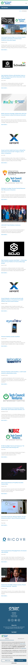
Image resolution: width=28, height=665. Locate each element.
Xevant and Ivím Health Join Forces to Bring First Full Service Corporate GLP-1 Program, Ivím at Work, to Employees (13, 151)
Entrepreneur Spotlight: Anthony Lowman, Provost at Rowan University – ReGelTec (13, 585)
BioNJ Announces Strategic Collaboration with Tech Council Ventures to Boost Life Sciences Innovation (13, 114)
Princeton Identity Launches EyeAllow (10, 336)
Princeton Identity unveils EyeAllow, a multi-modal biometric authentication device (13, 372)
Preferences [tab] (21, 638)
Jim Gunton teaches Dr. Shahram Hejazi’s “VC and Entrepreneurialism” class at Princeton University (13, 517)
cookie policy (23, 648)
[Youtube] (16, 620)
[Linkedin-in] (9, 620)
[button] (26, 3)
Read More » (4, 49)
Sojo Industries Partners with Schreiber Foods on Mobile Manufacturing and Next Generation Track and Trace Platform (13, 77)
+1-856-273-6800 (14, 616)
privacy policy (22, 643)
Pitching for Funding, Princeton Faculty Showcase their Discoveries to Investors (13, 189)
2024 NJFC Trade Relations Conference (11, 225)
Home (20, 11)
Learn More (14, 663)
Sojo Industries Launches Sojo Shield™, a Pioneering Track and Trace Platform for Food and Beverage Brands (14, 261)
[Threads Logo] (19, 620)
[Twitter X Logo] (12, 620)
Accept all (20, 660)
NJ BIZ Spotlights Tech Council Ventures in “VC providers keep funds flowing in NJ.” (12, 446)
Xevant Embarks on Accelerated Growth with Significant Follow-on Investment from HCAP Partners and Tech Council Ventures (12, 300)
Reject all (7, 660)
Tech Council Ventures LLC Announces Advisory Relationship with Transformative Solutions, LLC (12, 408)
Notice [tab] (7, 638)
